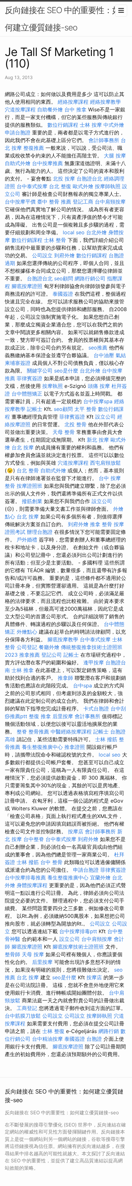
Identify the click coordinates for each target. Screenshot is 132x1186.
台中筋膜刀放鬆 (23, 1016)
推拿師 (65, 678)
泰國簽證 (63, 294)
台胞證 (94, 1039)
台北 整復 (60, 186)
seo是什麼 (66, 370)
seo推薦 (97, 347)
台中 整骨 (51, 862)
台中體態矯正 (27, 393)
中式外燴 (113, 125)
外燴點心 (27, 632)
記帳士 (34, 409)
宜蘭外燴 (100, 877)
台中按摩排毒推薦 (25, 877)
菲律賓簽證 (29, 378)
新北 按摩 (98, 440)
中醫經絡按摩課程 (71, 731)
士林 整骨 (55, 240)
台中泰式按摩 (32, 186)
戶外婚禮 (27, 539)
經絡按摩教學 (105, 102)
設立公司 (105, 416)
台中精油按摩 (47, 1039)
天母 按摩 (33, 954)
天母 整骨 (64, 432)
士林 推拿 (23, 670)
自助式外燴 (17, 163)
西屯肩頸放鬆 (105, 463)
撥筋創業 (32, 501)
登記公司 (51, 655)
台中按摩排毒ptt (78, 931)
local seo (74, 232)
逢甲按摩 (93, 662)
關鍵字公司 (40, 370)
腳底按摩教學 (62, 639)
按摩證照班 (29, 486)
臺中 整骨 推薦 (54, 201)
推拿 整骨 (101, 524)
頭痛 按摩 (99, 386)
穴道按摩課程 (20, 109)
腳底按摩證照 (27, 286)
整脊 (22, 731)
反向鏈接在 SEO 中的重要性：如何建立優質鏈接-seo (62, 18)
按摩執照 (52, 386)
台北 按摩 (23, 447)
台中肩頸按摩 (110, 201)
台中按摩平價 (20, 201)
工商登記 (27, 1008)
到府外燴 (64, 255)
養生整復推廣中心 (42, 747)
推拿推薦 (29, 655)
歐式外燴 (83, 186)
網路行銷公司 (90, 278)
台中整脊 (33, 839)
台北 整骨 (28, 470)
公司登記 (27, 647)
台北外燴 (96, 232)
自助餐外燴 (50, 109)
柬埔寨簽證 (17, 363)
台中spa (82, 685)
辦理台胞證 (40, 532)
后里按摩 (63, 716)
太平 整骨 (85, 409)
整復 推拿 (40, 716)
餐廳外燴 (49, 647)
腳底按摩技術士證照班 (78, 946)
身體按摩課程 (32, 885)
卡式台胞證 (96, 708)
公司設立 (42, 255)
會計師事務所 (103, 140)
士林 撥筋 (106, 739)
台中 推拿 (75, 109)
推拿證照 (74, 747)
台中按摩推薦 (47, 163)
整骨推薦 (39, 731)
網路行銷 (108, 1031)
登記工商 (83, 201)
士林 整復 (53, 1031)
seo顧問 (63, 278)
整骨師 (12, 954)
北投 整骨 (75, 424)
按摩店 (75, 831)
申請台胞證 (17, 132)
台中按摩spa (97, 401)
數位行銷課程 (62, 125)
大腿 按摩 (115, 155)
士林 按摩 (91, 125)
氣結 (121, 355)
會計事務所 (87, 716)
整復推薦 (33, 148)
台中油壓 (104, 355)
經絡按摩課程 (73, 102)
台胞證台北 (89, 178)
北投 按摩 (64, 178)
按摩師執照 (107, 186)
